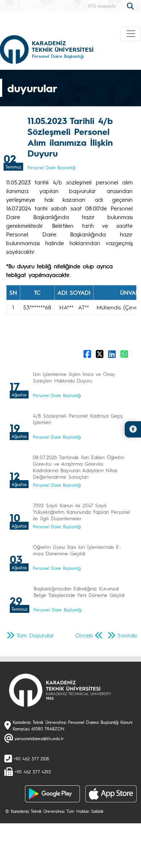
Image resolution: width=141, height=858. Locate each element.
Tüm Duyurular (35, 635)
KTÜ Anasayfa (101, 6)
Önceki (84, 635)
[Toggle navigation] (131, 33)
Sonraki (127, 635)
